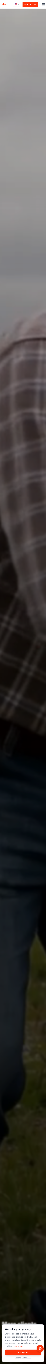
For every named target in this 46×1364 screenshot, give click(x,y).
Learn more (18, 1346)
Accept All (23, 1352)
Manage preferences (23, 1358)
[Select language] (17, 4)
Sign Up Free (30, 4)
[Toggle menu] (41, 4)
